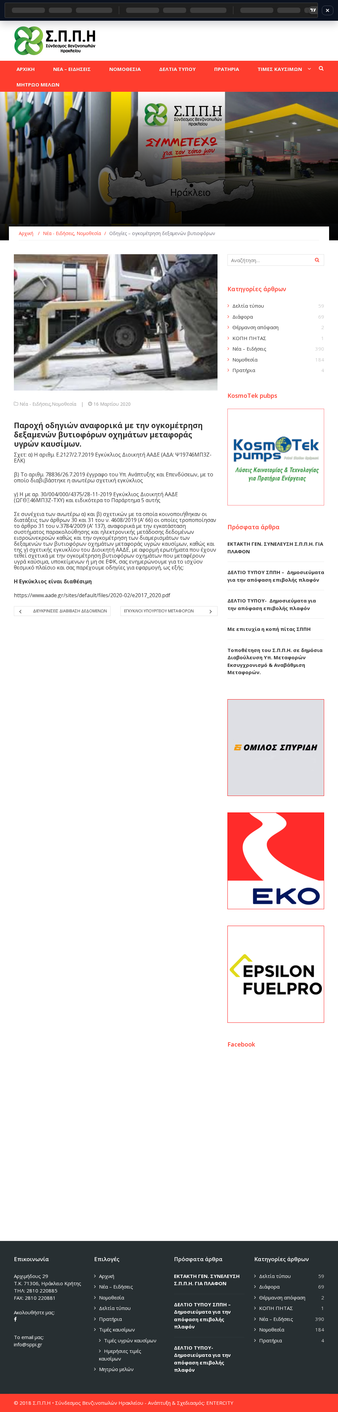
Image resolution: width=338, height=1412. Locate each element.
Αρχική (106, 1276)
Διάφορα (242, 316)
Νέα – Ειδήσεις (249, 348)
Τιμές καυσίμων (117, 1329)
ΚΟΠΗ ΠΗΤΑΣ (249, 338)
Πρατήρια (243, 370)
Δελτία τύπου (248, 305)
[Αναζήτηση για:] (275, 260)
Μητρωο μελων (38, 84)
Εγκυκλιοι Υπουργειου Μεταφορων (159, 611)
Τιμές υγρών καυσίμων (130, 1340)
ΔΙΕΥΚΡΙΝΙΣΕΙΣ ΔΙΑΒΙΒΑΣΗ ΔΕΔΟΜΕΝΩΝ (70, 611)
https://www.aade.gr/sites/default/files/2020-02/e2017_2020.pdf (92, 595)
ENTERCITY (219, 1402)
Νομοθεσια (125, 69)
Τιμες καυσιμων (279, 69)
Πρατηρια (226, 69)
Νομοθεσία (64, 404)
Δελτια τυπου (177, 69)
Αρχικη (26, 69)
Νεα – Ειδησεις (72, 69)
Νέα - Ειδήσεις (35, 404)
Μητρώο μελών (116, 1369)
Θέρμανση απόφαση (255, 327)
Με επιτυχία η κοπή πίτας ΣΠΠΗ (269, 629)
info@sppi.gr (28, 1344)
